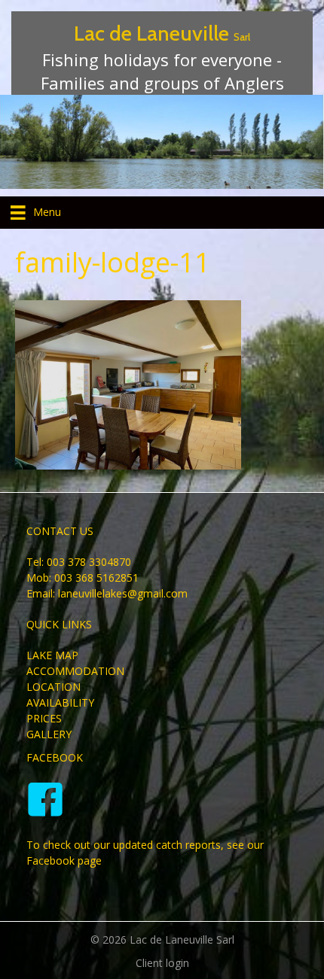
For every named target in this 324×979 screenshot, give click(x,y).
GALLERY (49, 734)
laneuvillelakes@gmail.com (123, 593)
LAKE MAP (52, 655)
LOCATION (53, 687)
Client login (162, 963)
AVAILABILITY (60, 702)
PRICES (44, 718)
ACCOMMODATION (75, 671)
